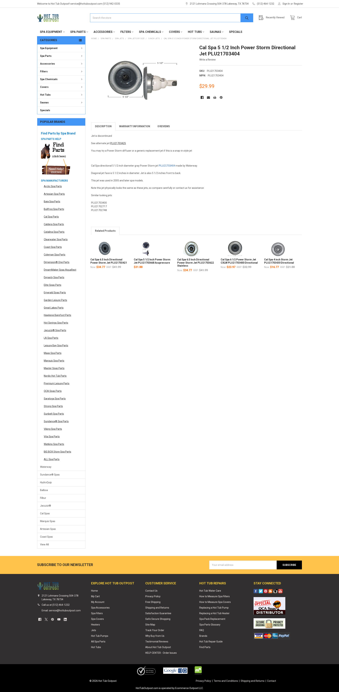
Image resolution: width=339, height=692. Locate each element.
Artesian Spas (48, 529)
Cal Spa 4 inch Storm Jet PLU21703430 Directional (279, 261)
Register (298, 3)
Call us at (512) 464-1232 (56, 604)
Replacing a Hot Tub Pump (214, 607)
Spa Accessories (100, 607)
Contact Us (151, 590)
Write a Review (207, 59)
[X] (46, 619)
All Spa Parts (98, 641)
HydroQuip (46, 482)
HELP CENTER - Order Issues (161, 652)
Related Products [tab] (105, 230)
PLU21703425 (118, 143)
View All (44, 544)
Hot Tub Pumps (99, 635)
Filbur (43, 498)
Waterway (45, 466)
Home (94, 590)
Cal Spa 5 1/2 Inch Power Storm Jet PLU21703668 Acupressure (152, 261)
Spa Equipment (51, 32)
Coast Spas (46, 536)
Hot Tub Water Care (210, 590)
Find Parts (204, 647)
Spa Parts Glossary (209, 624)
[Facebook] (202, 97)
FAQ (201, 630)
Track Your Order (154, 630)
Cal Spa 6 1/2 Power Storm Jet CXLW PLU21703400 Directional (239, 261)
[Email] (208, 97)
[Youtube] (59, 619)
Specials (235, 32)
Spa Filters (97, 613)
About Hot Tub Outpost (158, 647)
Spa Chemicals (150, 32)
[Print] (215, 97)
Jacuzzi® (45, 505)
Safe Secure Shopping (157, 619)
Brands (203, 635)
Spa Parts (78, 32)
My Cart (95, 596)
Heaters (95, 624)
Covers (174, 32)
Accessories (103, 32)
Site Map (150, 624)
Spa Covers (97, 619)
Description (103, 126)
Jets (93, 630)
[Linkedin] (65, 619)
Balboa (44, 490)
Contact (271, 680)
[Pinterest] (221, 97)
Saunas (215, 32)
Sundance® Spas (50, 474)
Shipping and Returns (157, 607)
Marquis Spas (47, 521)
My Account (97, 602)
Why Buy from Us (154, 635)
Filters (125, 32)
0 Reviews (163, 126)
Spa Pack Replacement (212, 619)
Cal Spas (45, 513)
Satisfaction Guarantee (158, 613)
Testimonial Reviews (156, 641)
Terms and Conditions (226, 680)
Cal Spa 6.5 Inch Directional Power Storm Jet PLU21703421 (108, 261)
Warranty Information (134, 126)
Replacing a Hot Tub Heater (214, 613)
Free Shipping (152, 602)
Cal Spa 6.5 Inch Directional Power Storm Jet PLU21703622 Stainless (195, 262)
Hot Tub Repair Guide (211, 641)
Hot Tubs (195, 32)
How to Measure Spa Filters (214, 596)
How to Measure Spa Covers (215, 602)
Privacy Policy (152, 596)
